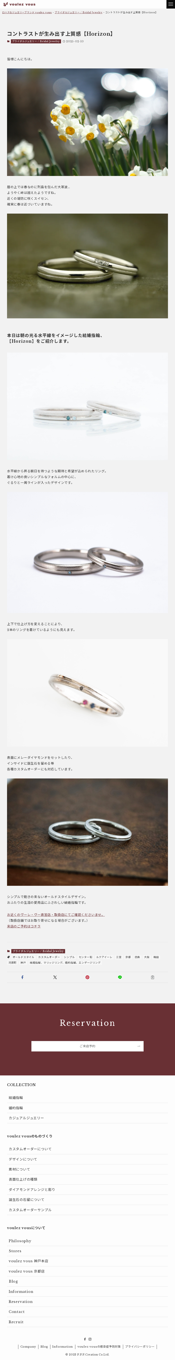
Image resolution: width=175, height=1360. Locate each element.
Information (21, 1291)
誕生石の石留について (27, 1200)
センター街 (85, 957)
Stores (15, 1251)
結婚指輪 (16, 1098)
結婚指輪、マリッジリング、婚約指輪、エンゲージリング (65, 962)
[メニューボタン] (170, 4)
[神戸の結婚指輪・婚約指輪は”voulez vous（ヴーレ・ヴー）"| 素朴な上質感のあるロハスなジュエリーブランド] (19, 4)
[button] (22, 977)
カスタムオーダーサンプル (30, 1210)
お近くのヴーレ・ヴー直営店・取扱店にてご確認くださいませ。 (56, 915)
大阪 (147, 957)
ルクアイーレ (104, 957)
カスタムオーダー (49, 957)
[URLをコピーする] (152, 977)
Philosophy (20, 1241)
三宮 (119, 957)
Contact (17, 1312)
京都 (128, 957)
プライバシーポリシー (140, 1346)
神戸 (23, 962)
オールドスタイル (23, 957)
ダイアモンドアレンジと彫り (32, 1189)
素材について (19, 1169)
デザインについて (23, 1159)
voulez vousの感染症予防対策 (99, 1346)
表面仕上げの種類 (23, 1179)
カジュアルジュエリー (26, 1118)
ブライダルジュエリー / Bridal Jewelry (78, 12)
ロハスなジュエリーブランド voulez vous (27, 12)
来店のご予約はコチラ (24, 926)
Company (28, 1346)
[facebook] (85, 1339)
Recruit (16, 1322)
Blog (13, 1281)
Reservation (21, 1301)
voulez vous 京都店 (27, 1271)
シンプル (69, 957)
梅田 (156, 957)
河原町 (13, 962)
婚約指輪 (16, 1108)
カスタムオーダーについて (30, 1149)
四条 (137, 957)
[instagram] (90, 1339)
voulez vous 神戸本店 (28, 1261)
